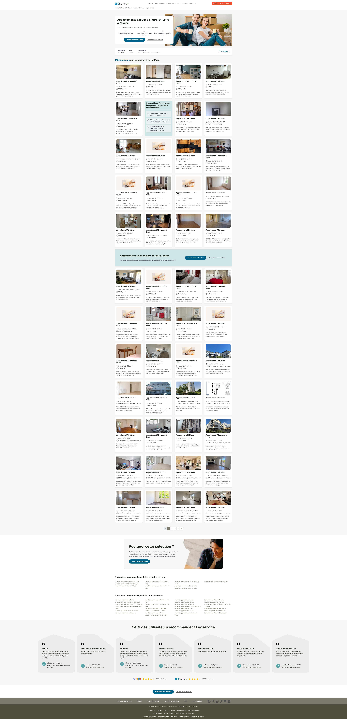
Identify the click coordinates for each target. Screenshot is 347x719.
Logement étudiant (193, 710)
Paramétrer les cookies (197, 716)
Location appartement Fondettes (155, 609)
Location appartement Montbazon (215, 613)
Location (149, 4)
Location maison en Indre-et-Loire (186, 586)
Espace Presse (153, 701)
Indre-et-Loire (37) (139, 8)
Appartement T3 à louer (215, 81)
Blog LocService (157, 713)
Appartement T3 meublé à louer (216, 157)
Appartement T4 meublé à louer (156, 287)
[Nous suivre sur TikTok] (221, 701)
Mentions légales (172, 701)
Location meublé (181, 710)
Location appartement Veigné (184, 604)
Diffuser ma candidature (139, 561)
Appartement (151, 710)
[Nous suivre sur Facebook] (209, 701)
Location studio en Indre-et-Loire (126, 586)
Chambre (172, 710)
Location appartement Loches (184, 600)
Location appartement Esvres (214, 600)
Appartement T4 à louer (215, 118)
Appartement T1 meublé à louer (186, 82)
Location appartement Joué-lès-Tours (127, 602)
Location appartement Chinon (154, 613)
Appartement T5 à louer (215, 193)
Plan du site (181, 707)
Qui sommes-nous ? (124, 701)
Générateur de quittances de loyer (184, 713)
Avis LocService (168, 713)
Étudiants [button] (170, 4)
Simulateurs (183, 4)
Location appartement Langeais (214, 611)
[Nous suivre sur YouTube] (225, 701)
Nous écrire (198, 701)
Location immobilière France (124, 8)
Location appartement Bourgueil (215, 609)
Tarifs (140, 701)
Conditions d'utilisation (149, 716)
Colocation (159, 4)
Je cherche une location (134, 40)
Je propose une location (155, 40)
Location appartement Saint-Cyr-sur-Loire (129, 604)
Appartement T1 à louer (155, 81)
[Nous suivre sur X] (213, 701)
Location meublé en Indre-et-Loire (186, 588)
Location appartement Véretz (214, 602)
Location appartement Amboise (125, 613)
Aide (185, 701)
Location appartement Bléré (184, 609)
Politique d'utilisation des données (167, 716)
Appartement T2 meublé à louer (126, 82)
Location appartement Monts (184, 602)
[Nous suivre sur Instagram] (217, 701)
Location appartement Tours (124, 600)
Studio (165, 710)
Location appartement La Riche (155, 611)
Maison (160, 710)
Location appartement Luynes (184, 611)
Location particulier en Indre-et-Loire (127, 582)
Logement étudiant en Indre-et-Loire (216, 582)
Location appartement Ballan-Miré (156, 615)
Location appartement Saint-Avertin (127, 611)
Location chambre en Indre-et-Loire (126, 584)
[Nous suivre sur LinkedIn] (229, 701)
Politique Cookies (184, 716)
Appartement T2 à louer (185, 118)
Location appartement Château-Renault (188, 606)
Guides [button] (192, 4)
